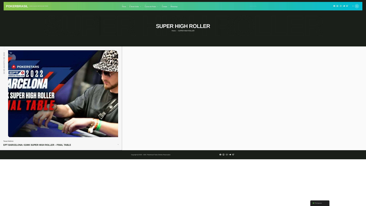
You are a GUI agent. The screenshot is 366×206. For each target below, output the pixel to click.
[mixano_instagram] (340, 6)
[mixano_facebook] (334, 6)
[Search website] (357, 6)
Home (124, 6)
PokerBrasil (17, 6)
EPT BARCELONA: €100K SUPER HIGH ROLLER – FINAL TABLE (37, 145)
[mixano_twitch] (347, 6)
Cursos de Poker (150, 6)
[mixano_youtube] (337, 6)
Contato (164, 6)
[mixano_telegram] (344, 6)
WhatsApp (174, 6)
